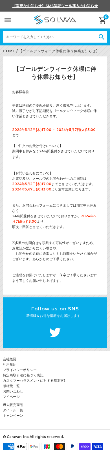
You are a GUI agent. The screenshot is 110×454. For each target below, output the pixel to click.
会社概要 (9, 359)
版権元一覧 (11, 386)
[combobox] (49, 37)
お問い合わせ (13, 391)
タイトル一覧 (13, 410)
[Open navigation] (8, 20)
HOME (9, 51)
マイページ (11, 396)
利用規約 (9, 364)
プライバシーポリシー (20, 370)
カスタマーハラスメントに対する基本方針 (35, 380)
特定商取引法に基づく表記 (23, 375)
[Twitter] (55, 333)
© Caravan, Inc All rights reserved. (33, 437)
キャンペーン (13, 415)
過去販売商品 (13, 405)
